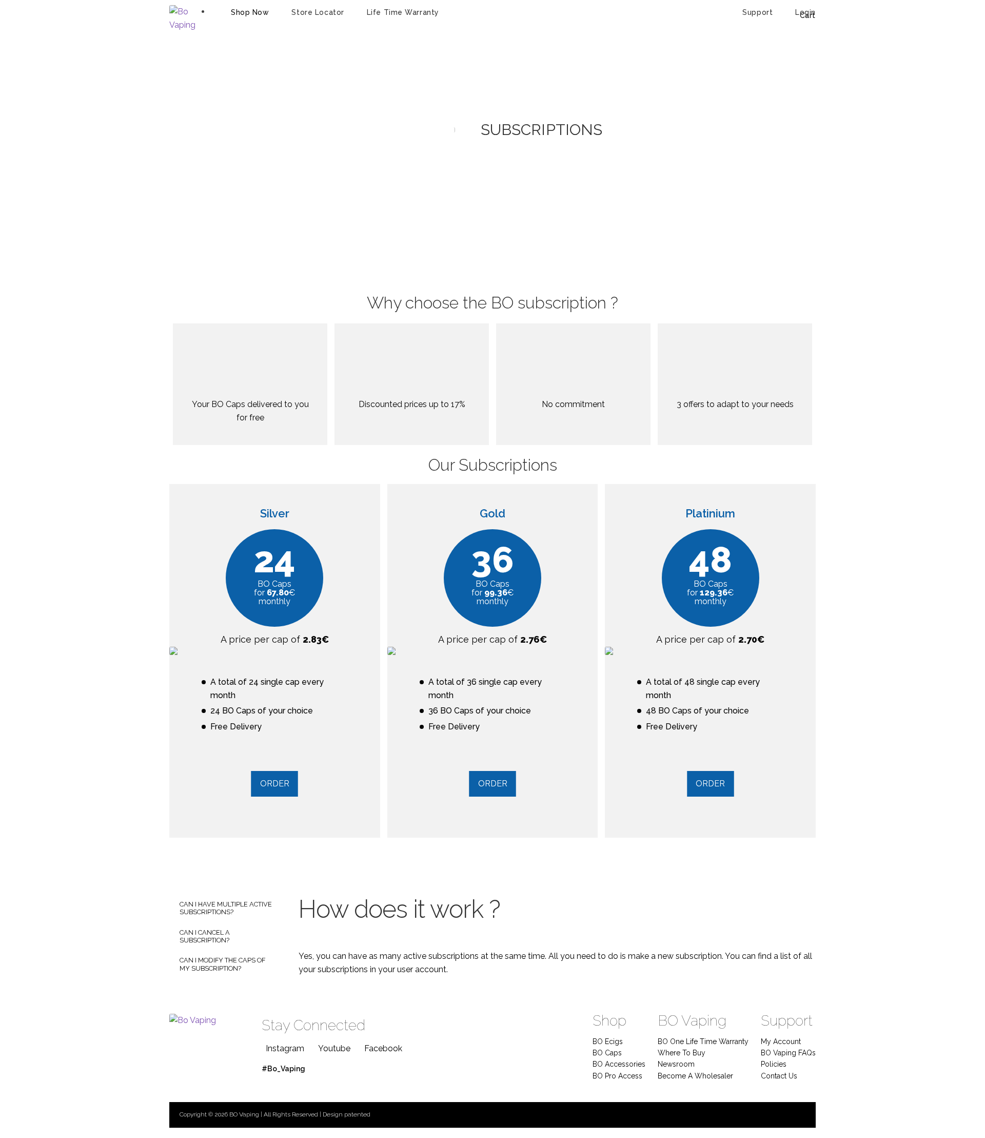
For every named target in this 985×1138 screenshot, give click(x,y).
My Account (781, 1041)
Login (805, 12)
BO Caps (607, 1053)
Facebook (383, 1048)
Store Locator (317, 12)
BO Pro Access (617, 1076)
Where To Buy (681, 1053)
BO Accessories (619, 1064)
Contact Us (779, 1076)
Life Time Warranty (403, 12)
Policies (773, 1064)
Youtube (334, 1048)
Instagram (285, 1048)
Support (757, 12)
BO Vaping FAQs (788, 1053)
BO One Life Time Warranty (703, 1041)
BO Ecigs (608, 1041)
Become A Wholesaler (695, 1076)
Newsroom (676, 1064)
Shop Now (250, 12)
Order (274, 783)
